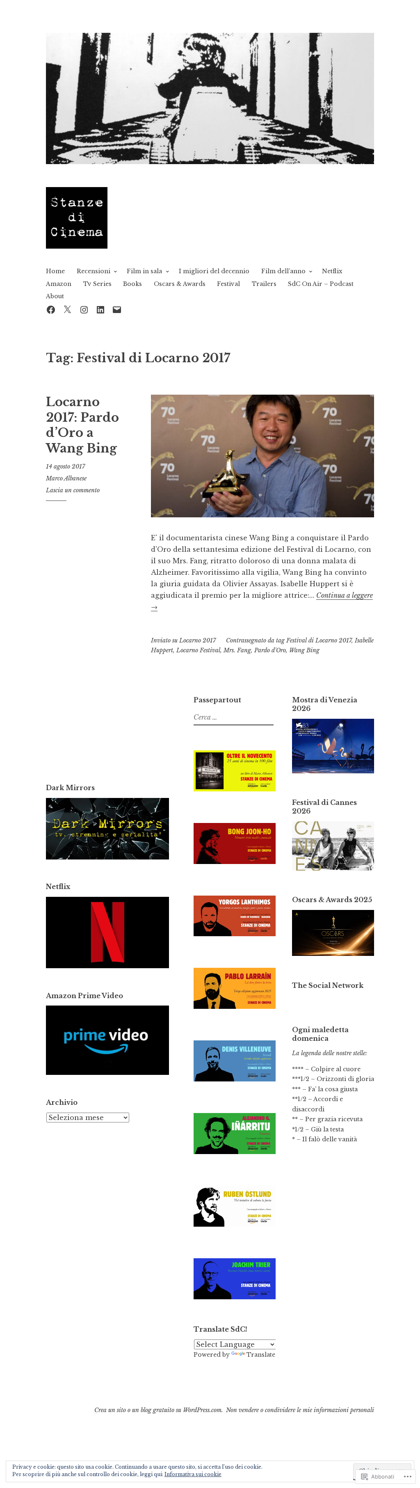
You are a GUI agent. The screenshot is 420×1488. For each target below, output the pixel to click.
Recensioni (93, 271)
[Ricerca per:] (233, 717)
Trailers (264, 284)
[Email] (117, 309)
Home (55, 271)
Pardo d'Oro (270, 650)
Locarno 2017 (197, 640)
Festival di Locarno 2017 (319, 640)
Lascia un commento (73, 490)
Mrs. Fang (237, 650)
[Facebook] (51, 309)
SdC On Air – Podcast (321, 284)
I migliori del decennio (214, 271)
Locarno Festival (198, 650)
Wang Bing (304, 650)
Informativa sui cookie (192, 1474)
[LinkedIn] (100, 309)
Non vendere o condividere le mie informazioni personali (300, 1410)
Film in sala (144, 271)
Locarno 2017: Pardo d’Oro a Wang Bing (82, 425)
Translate (261, 1354)
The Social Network (327, 985)
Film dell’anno (283, 271)
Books (132, 284)
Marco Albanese (66, 478)
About (55, 296)
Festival (228, 284)
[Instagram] (84, 309)
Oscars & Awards (179, 284)
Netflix (332, 271)
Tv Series (97, 284)
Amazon (58, 284)
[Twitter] (67, 309)
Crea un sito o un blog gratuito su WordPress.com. (158, 1410)
